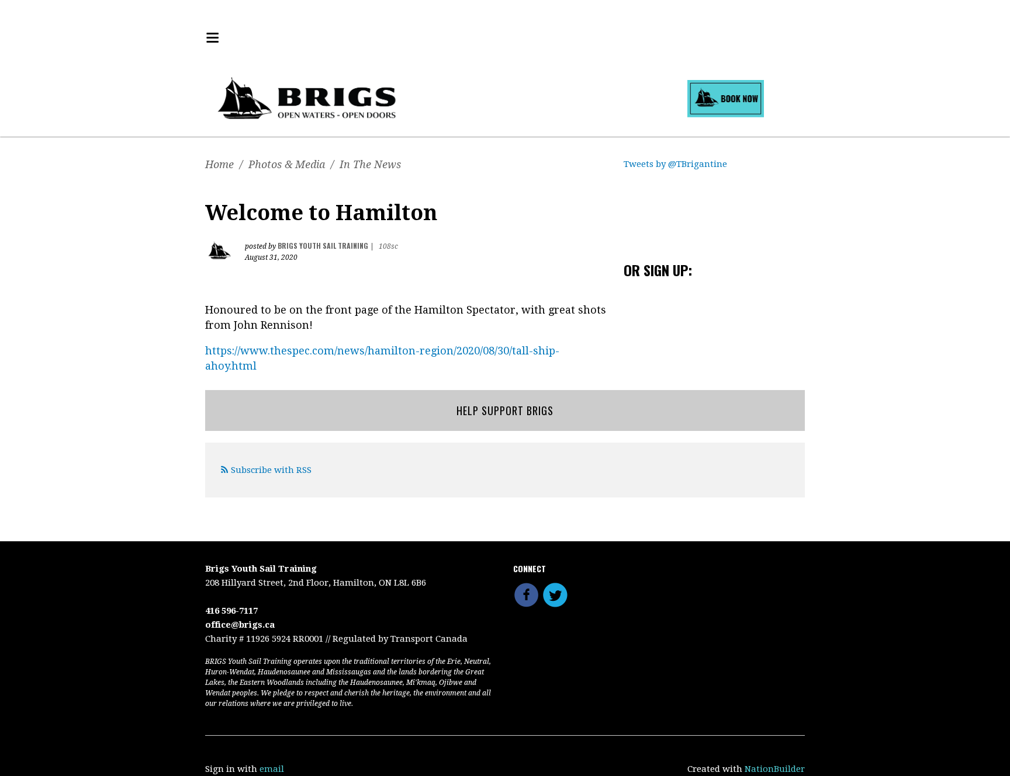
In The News (370, 164)
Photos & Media (286, 164)
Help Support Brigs (505, 410)
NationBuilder (775, 769)
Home (219, 164)
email (272, 769)
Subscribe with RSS (271, 470)
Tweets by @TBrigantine (675, 164)
